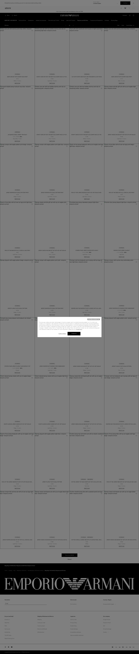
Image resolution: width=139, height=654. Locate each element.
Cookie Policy (79, 329)
